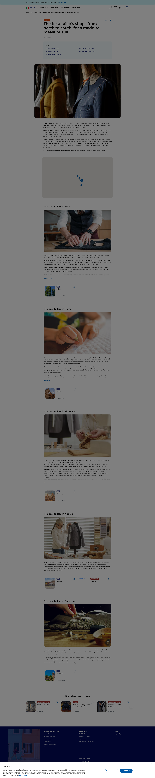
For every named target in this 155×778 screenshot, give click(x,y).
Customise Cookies (111, 771)
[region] (77, 770)
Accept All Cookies (126, 771)
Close (152, 763)
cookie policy (23, 775)
